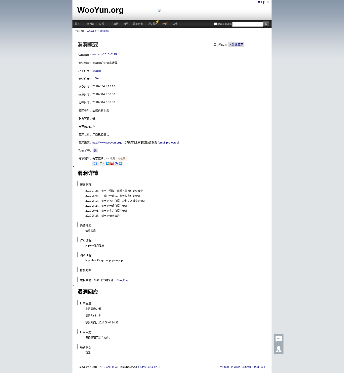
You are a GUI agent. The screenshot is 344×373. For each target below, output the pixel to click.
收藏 (122, 158)
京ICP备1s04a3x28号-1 (150, 367)
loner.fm (110, 367)
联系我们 (247, 367)
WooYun (91, 31)
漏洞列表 (138, 23)
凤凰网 (96, 70)
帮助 (256, 367)
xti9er (95, 78)
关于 (263, 367)
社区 (165, 23)
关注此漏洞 (236, 44)
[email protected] (168, 142)
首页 (77, 23)
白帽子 (102, 23)
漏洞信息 (104, 31)
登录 (260, 2)
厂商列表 (89, 23)
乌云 (127, 280)
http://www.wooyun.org (106, 142)
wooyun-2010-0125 (104, 54)
